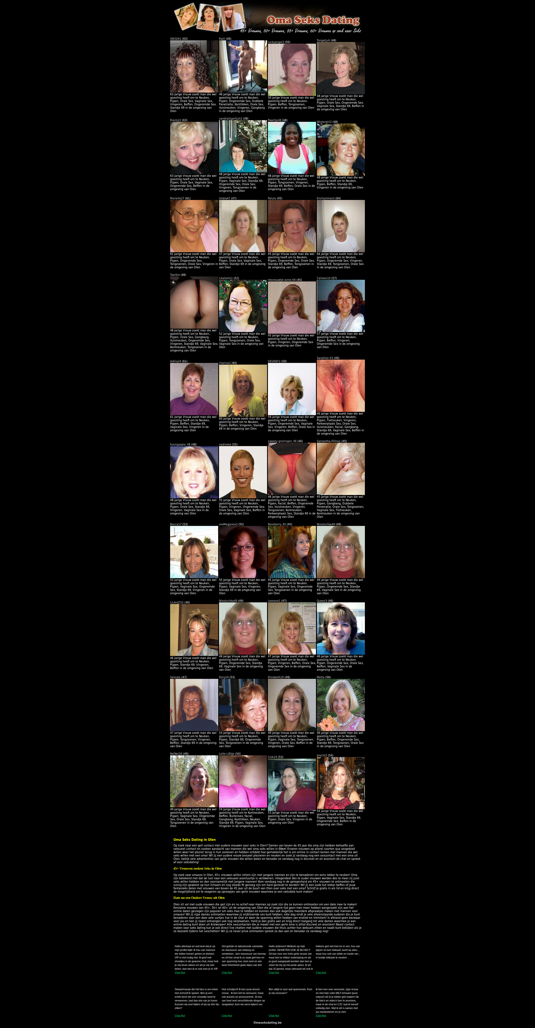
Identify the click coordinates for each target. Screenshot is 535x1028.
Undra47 (224, 198)
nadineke (225, 444)
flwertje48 (274, 120)
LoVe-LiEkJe (226, 753)
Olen (282, 848)
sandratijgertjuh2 (230, 118)
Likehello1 (226, 278)
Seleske (175, 677)
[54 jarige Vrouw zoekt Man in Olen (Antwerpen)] (243, 806)
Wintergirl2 (324, 121)
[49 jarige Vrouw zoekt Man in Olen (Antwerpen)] (341, 577)
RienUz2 (175, 120)
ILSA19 (272, 757)
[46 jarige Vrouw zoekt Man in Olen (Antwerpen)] (243, 91)
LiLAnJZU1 (177, 602)
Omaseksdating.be (267, 1022)
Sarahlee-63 (325, 358)
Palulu (272, 198)
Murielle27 (177, 198)
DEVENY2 (274, 361)
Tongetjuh (323, 40)
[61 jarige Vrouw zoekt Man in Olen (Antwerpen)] (194, 251)
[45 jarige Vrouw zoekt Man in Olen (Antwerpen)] (292, 251)
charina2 (225, 363)
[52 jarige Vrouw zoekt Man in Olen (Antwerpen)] (243, 331)
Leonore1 (274, 600)
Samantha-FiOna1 (329, 441)
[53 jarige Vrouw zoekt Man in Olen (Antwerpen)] (194, 577)
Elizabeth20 (276, 677)
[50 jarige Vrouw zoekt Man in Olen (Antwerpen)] (292, 95)
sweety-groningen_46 (282, 441)
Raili (222, 38)
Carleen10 (324, 278)
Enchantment (326, 198)
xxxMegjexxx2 (228, 524)
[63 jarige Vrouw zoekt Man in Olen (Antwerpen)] (194, 91)
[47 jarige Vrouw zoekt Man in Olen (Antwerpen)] (243, 251)
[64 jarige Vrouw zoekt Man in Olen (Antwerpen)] (341, 251)
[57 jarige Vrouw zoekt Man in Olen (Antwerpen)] (341, 331)
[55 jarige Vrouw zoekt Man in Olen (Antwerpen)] (243, 497)
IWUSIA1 (175, 38)
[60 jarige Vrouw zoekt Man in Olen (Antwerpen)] (243, 415)
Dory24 (224, 677)
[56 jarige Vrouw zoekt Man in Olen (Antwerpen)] (341, 730)
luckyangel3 (276, 42)
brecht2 (322, 755)
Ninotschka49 (326, 524)
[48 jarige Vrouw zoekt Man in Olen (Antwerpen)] (341, 93)
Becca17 (176, 524)
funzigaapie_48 (180, 444)
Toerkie (175, 274)
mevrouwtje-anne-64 (282, 279)
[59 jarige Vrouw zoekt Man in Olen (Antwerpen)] (292, 414)
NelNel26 (176, 753)
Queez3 (322, 600)
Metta (321, 677)
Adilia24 (175, 361)
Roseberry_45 (277, 524)
